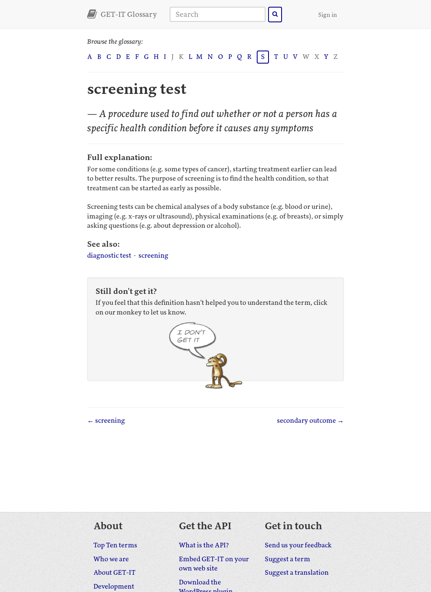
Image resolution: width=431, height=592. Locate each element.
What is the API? (204, 545)
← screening (106, 420)
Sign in (327, 15)
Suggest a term (287, 559)
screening (153, 255)
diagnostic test (109, 255)
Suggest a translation (297, 572)
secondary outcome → (310, 420)
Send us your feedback (298, 545)
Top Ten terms (115, 545)
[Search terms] (275, 14)
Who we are (111, 559)
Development (113, 586)
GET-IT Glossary (128, 14)
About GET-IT (114, 572)
